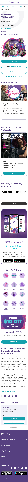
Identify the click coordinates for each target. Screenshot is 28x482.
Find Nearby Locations (13, 76)
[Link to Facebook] (1, 396)
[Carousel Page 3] (11, 427)
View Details (14, 422)
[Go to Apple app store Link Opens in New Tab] (8, 261)
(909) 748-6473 (6, 415)
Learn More (14, 341)
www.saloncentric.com (8, 391)
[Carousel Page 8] (16, 427)
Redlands (6, 407)
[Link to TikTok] (12, 396)
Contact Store (14, 72)
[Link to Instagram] (5, 396)
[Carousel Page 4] (12, 427)
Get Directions (14, 61)
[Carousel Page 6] (14, 427)
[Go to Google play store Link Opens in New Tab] (19, 261)
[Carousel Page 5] (13, 427)
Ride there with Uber (11, 66)
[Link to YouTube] (16, 396)
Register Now (10, 173)
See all (14, 203)
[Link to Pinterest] (9, 396)
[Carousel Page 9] (17, 427)
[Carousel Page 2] (10, 427)
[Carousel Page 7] (15, 427)
